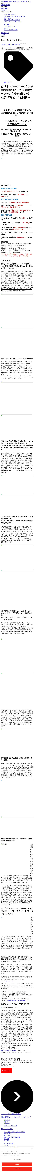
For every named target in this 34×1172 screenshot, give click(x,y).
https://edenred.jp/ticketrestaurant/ (17, 1000)
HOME (3, 44)
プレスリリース (8, 82)
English (3, 34)
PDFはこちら (6, 1070)
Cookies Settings (17, 1159)
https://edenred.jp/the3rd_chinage (7, 981)
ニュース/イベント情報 (13, 44)
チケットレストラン (7, 1129)
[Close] (32, 1149)
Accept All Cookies (17, 1169)
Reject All (17, 1164)
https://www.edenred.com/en (8, 1050)
